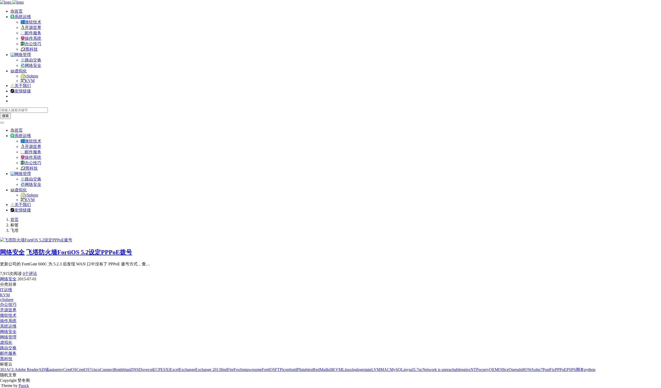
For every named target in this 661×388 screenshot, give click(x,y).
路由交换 (33, 60)
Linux (347, 369)
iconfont (289, 369)
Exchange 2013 (208, 369)
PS (568, 369)
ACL (10, 369)
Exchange (187, 369)
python (589, 369)
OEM (493, 369)
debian (125, 369)
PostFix (548, 369)
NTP (474, 369)
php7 (538, 369)
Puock (24, 385)
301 (3, 369)
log (354, 369)
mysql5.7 (411, 369)
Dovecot (146, 369)
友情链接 (22, 91)
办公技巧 (33, 44)
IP (297, 369)
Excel (174, 369)
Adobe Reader (26, 369)
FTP (278, 369)
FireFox (233, 369)
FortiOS (268, 369)
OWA (529, 369)
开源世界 (33, 27)
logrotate (364, 369)
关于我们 (22, 85)
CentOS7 (84, 369)
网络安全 (33, 65)
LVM (375, 369)
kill (329, 369)
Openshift (517, 369)
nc (420, 369)
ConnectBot (110, 369)
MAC (385, 369)
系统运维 (22, 16)
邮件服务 (33, 33)
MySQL (397, 369)
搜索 (5, 116)
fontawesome (251, 369)
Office (503, 369)
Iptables (305, 369)
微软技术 (33, 22)
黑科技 (31, 49)
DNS (134, 369)
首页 (18, 11)
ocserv (483, 369)
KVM (30, 80)
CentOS (69, 369)
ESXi (165, 369)
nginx (465, 369)
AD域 (43, 369)
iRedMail (319, 369)
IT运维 (6, 290)
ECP (157, 369)
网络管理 (22, 54)
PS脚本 (577, 369)
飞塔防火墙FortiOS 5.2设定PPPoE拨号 (79, 252)
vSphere (31, 76)
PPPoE (560, 369)
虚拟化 (20, 71)
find (224, 369)
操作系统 (33, 38)
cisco (96, 369)
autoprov (56, 369)
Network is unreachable (441, 369)
